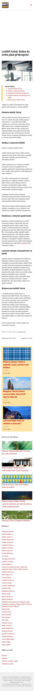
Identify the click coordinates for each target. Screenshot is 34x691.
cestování (24, 243)
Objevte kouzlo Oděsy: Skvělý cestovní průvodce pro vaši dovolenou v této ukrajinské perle (17, 504)
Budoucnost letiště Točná (16, 100)
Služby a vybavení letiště (16, 91)
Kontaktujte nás (21, 332)
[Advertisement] (17, 28)
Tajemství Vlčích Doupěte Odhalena (16, 521)
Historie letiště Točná (15, 89)
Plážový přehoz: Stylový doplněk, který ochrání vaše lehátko (16, 365)
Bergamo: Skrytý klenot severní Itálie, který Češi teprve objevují (14, 394)
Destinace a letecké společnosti (18, 93)
